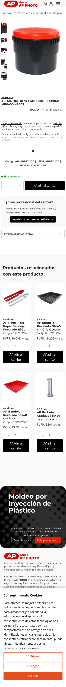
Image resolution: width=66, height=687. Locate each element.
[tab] (30, 76)
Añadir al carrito (44, 186)
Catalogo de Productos (16, 13)
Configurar (33, 656)
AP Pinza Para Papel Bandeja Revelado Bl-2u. (14, 326)
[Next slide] (5, 78)
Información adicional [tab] (19, 234)
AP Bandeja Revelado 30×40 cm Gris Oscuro (49, 326)
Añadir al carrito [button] (16, 357)
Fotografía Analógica (48, 13)
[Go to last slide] (5, 25)
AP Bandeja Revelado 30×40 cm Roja (15, 415)
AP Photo (7, 97)
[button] (4, 28)
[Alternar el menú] (58, 3)
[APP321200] (36, 50)
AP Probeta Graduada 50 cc (48, 414)
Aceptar (33, 676)
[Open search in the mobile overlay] (46, 3)
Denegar (33, 666)
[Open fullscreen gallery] (61, 75)
